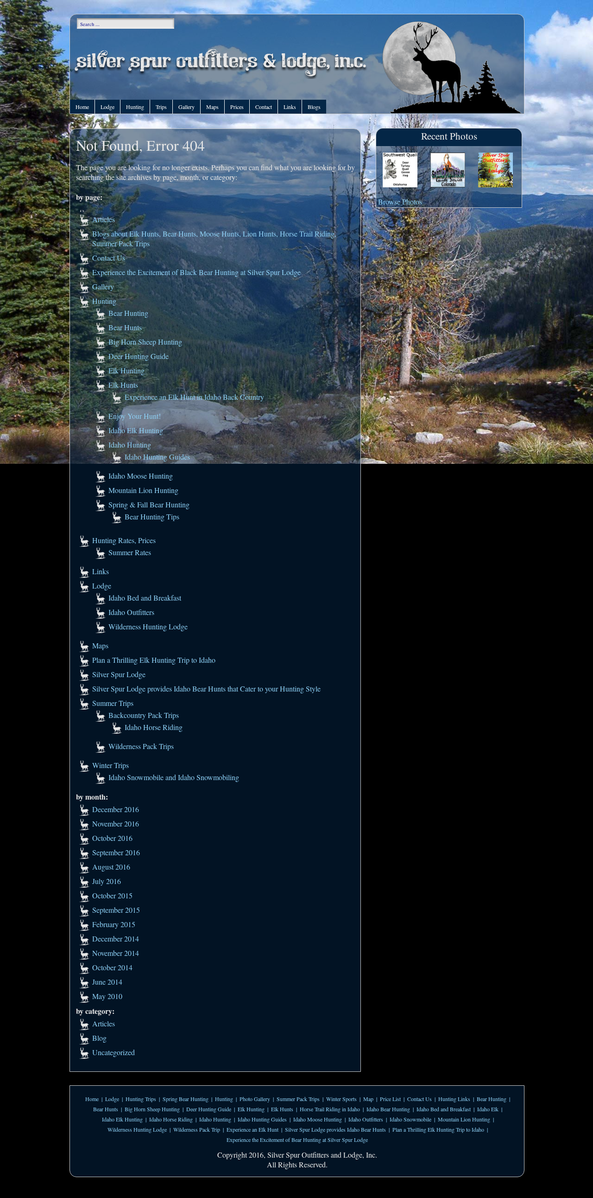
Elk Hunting (126, 370)
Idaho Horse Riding (154, 727)
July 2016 (106, 881)
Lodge (107, 106)
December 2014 (115, 938)
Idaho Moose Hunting (140, 475)
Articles (103, 219)
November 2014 (115, 953)
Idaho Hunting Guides (157, 456)
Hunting (135, 106)
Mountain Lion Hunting (143, 490)
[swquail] (400, 171)
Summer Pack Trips (298, 1098)
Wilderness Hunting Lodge (148, 626)
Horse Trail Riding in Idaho (330, 1109)
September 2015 (116, 910)
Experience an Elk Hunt (252, 1129)
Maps (212, 106)
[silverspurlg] (495, 171)
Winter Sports (341, 1098)
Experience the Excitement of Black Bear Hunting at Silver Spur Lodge (196, 272)
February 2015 (113, 924)
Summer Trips (112, 703)
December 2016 (115, 809)
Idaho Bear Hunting (388, 1109)
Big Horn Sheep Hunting (145, 341)
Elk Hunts (123, 385)
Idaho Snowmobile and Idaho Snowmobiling (173, 777)
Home (82, 106)
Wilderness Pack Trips (141, 746)
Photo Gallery (255, 1098)
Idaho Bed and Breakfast (144, 597)
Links (290, 106)
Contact (263, 106)
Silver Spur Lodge (118, 674)
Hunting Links (454, 1098)
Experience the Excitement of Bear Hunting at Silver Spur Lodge (297, 1139)
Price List (390, 1098)
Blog (99, 1038)
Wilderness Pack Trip (196, 1129)
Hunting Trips (141, 1098)
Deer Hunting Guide (138, 356)
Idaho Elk (487, 1109)
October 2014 (112, 967)
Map (368, 1098)
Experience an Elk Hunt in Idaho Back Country (194, 397)
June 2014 (107, 982)
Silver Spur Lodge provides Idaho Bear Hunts (335, 1129)
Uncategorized (113, 1052)
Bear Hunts (125, 327)
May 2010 (107, 996)
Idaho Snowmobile (410, 1119)
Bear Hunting (128, 313)
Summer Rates (129, 552)
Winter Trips (110, 765)
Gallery (186, 106)
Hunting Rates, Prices (124, 540)
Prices (237, 106)
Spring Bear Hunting (185, 1098)
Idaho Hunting (129, 444)
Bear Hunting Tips (152, 516)
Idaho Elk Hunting (135, 430)
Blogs (314, 106)
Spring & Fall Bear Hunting (148, 504)
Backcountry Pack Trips (143, 715)
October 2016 (112, 838)
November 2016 (115, 823)
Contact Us (108, 258)
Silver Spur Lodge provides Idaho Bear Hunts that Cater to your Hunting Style (206, 688)
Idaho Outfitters (131, 612)
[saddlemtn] (447, 171)
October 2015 (112, 895)
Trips (161, 106)
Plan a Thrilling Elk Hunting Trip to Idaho (153, 660)
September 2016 (116, 852)
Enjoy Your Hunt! (134, 416)
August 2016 (111, 866)
